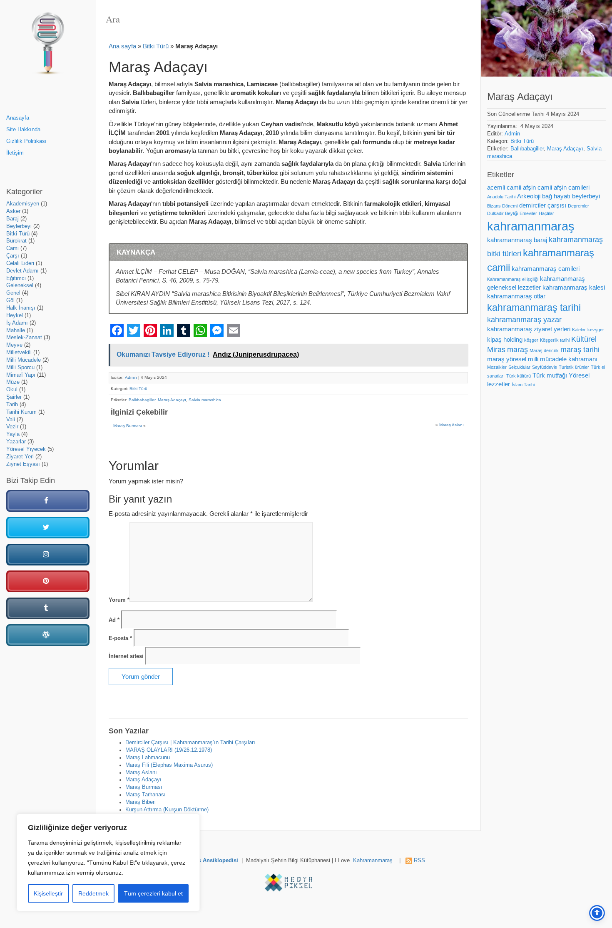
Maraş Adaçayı (172, 400)
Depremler (578, 205)
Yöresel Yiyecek (26, 449)
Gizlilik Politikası (26, 141)
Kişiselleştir (48, 893)
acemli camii (504, 187)
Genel (13, 293)
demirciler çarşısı (542, 205)
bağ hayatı (556, 196)
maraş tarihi (580, 349)
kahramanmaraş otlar (516, 296)
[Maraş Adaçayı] (546, 38)
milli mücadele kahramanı (562, 359)
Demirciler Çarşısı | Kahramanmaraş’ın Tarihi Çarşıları (190, 742)
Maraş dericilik (544, 350)
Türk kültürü (518, 375)
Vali (10, 420)
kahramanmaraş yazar (524, 319)
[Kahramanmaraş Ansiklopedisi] (48, 47)
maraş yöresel (506, 359)
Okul (11, 390)
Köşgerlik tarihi (555, 340)
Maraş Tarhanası (145, 795)
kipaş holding (504, 339)
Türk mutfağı (549, 375)
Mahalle (15, 330)
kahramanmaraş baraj (517, 240)
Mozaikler (497, 367)
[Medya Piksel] (288, 882)
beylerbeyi (586, 196)
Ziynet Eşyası (23, 464)
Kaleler (579, 329)
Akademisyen (22, 204)
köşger (531, 340)
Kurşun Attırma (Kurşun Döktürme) (167, 810)
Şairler (14, 397)
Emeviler (528, 213)
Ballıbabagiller (142, 400)
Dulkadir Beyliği (502, 213)
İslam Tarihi (523, 384)
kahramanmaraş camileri (546, 268)
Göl (10, 300)
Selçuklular (519, 367)
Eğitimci (16, 278)
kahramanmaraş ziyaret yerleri (528, 329)
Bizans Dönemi (502, 205)
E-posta (120, 638)
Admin (131, 377)
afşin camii (537, 187)
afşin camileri (572, 187)
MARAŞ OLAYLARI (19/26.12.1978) (168, 750)
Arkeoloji (528, 196)
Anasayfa (17, 118)
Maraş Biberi (140, 802)
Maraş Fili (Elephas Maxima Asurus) (169, 765)
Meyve (14, 345)
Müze (13, 382)
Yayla (13, 434)
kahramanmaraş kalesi (573, 287)
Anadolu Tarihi (501, 196)
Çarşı (12, 256)
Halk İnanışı (20, 308)
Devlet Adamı (22, 271)
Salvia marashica (205, 400)
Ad (114, 620)
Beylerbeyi (19, 226)
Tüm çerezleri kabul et (153, 893)
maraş (517, 349)
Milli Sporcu (20, 367)
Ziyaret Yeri (20, 457)
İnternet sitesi (126, 656)
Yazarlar (16, 442)
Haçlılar (546, 213)
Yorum (119, 600)
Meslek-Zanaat (24, 337)
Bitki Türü (18, 234)
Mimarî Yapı (20, 375)
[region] (108, 862)
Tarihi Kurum (21, 412)
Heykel (14, 315)
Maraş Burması (127, 425)
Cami (12, 248)
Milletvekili (19, 352)
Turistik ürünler (574, 367)
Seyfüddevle (544, 367)
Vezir (12, 427)
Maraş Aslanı (451, 425)
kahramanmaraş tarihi (534, 307)
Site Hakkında (23, 130)
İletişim (15, 153)
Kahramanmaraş (373, 860)
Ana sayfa (122, 46)
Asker (13, 211)
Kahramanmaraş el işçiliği (512, 279)
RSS (419, 860)
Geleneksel (19, 285)
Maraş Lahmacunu (147, 757)
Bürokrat (16, 241)
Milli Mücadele (23, 360)
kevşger (595, 329)
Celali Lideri (20, 263)
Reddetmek (93, 893)
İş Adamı (17, 323)
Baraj (12, 219)
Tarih (12, 405)
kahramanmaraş (531, 226)
